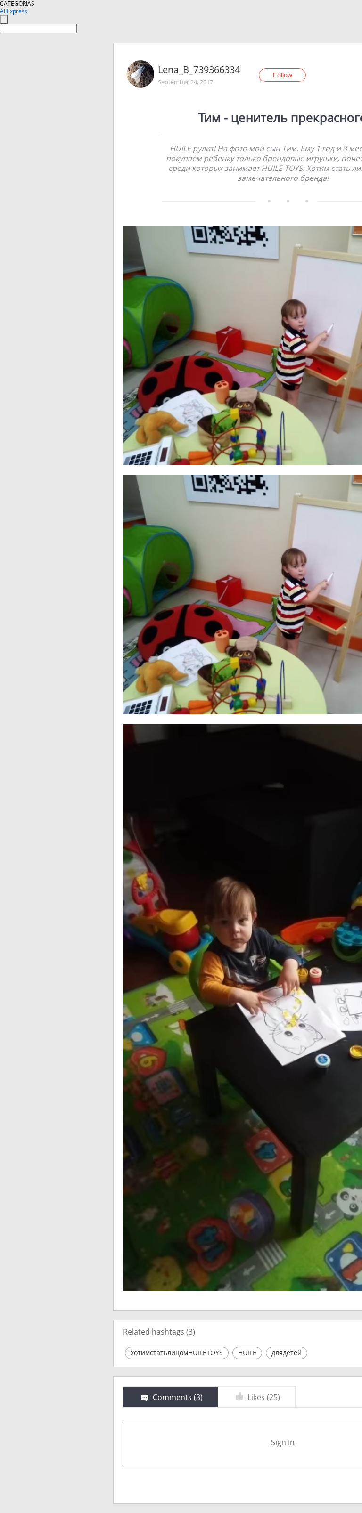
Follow (282, 75)
